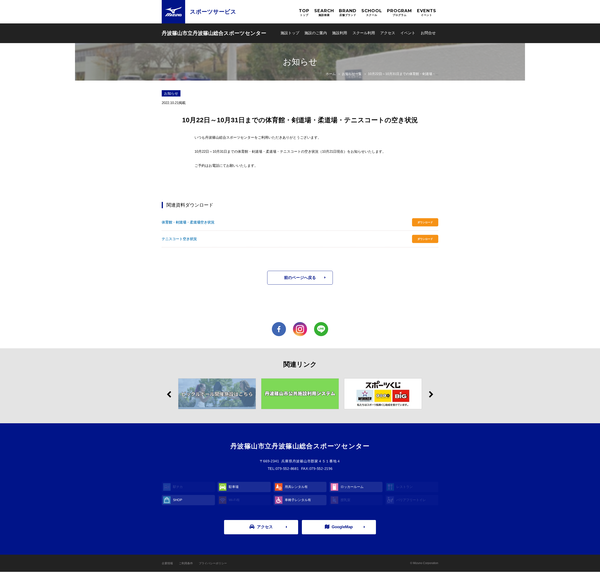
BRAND (347, 12)
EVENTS (426, 12)
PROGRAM (399, 12)
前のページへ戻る (300, 277)
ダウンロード (425, 222)
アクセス (387, 33)
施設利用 (339, 33)
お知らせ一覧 (352, 74)
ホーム (331, 74)
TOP (304, 12)
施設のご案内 (315, 33)
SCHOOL (371, 12)
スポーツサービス (213, 11)
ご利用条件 (186, 563)
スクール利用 (363, 33)
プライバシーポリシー (213, 563)
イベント (407, 33)
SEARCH (324, 12)
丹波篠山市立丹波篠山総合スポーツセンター (214, 33)
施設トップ (290, 33)
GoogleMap (342, 527)
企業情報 (167, 563)
